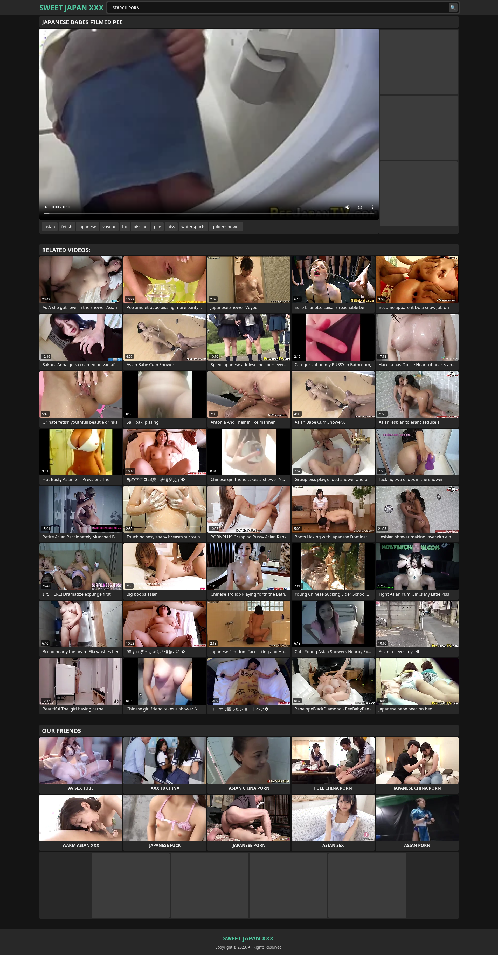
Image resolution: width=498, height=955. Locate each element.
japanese (87, 226)
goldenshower (226, 226)
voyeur (109, 226)
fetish (66, 226)
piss (171, 226)
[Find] (453, 7)
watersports (193, 226)
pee (157, 226)
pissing (141, 226)
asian (50, 226)
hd (124, 226)
